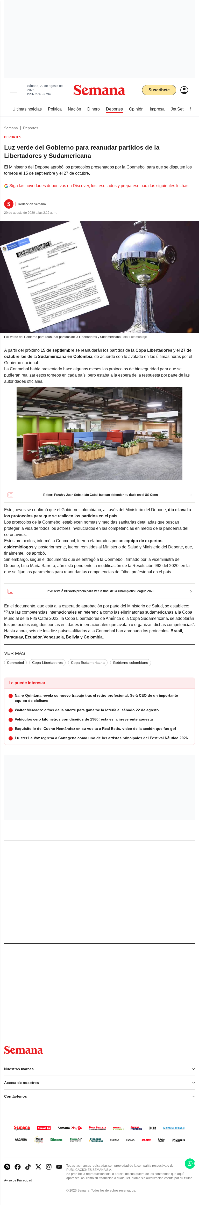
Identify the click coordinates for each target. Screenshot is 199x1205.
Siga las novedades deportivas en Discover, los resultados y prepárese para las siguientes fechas (98, 185)
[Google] (7, 1167)
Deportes (30, 128)
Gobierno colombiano (130, 662)
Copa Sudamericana (88, 662)
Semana (11, 128)
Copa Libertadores (47, 662)
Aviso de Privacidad (23, 1180)
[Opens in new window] (18, 1167)
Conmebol (15, 662)
